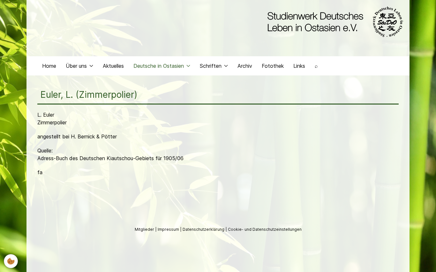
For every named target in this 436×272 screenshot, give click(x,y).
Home (49, 66)
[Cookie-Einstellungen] (11, 261)
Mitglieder (145, 229)
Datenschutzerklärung (204, 229)
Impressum (169, 229)
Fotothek (273, 66)
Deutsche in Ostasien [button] (158, 66)
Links (299, 66)
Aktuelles (113, 66)
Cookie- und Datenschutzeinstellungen (265, 229)
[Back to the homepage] (334, 21)
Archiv (244, 66)
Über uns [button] (76, 66)
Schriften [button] (211, 66)
